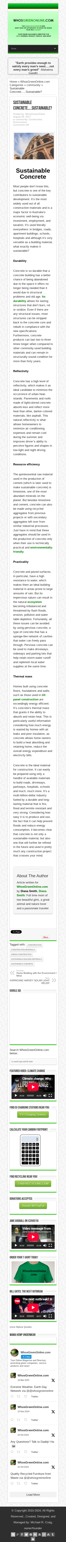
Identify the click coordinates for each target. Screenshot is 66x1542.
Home (13, 81)
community (33, 85)
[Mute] (45, 1095)
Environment (20, 122)
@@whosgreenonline (39, 1390)
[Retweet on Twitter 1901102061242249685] (19, 1396)
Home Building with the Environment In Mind (37, 973)
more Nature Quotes (21, 1327)
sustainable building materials (26, 959)
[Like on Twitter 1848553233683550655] (26, 1483)
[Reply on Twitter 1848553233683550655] (13, 1483)
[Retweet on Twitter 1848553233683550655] (19, 1483)
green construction (21, 954)
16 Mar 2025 (23, 1380)
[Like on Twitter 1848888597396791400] (26, 1452)
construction (34, 945)
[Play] (16, 1095)
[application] (33, 1087)
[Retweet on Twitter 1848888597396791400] (19, 1452)
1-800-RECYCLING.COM (33, 1183)
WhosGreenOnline (35, 114)
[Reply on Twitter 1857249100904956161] (13, 1420)
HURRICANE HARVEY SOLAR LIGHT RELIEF (29, 980)
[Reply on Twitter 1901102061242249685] (13, 1396)
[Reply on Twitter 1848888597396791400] (13, 1452)
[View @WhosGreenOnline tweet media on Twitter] (13, 1446)
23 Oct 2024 (23, 1435)
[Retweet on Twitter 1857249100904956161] (19, 1420)
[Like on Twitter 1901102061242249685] (26, 1396)
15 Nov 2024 (23, 1411)
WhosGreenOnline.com (33, 1375)
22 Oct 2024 (23, 1467)
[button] (33, 1272)
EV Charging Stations (33, 1114)
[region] (33, 1272)
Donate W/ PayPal (33, 1205)
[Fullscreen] (50, 1095)
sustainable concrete (22, 964)
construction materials (23, 950)
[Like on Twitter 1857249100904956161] (26, 1420)
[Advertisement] (37, 1018)
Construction (35, 119)
